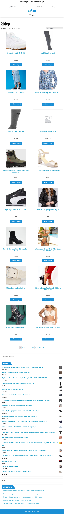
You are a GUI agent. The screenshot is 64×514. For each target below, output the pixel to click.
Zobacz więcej (16, 65)
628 (36, 347)
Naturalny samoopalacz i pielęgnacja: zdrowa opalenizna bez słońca (23, 490)
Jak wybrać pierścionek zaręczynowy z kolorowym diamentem (21, 503)
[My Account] (29, 11)
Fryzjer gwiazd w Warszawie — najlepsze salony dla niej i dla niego (23, 497)
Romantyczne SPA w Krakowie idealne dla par (17, 500)
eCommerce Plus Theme (32, 511)
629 (40, 347)
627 (33, 347)
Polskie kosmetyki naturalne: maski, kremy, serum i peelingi (20, 494)
